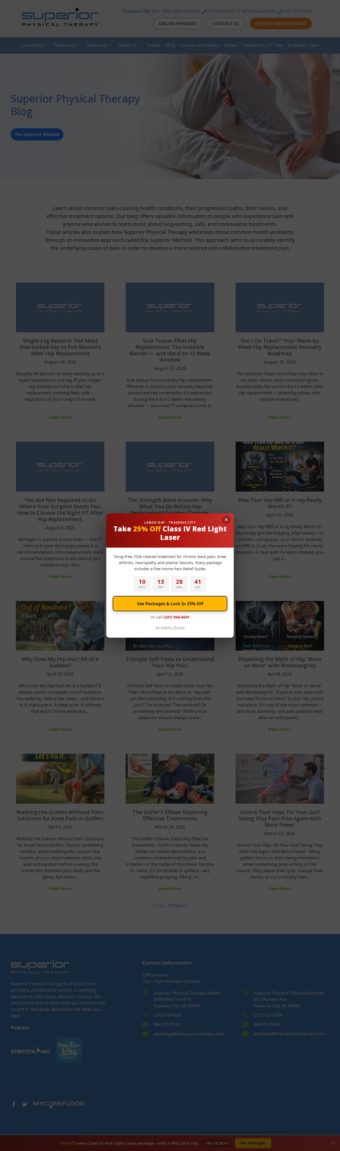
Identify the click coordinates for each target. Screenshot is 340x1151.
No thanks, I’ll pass (170, 627)
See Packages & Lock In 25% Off (170, 604)
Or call (170, 617)
